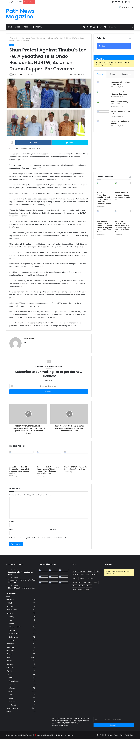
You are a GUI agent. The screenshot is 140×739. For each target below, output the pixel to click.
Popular (100, 74)
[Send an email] (21, 75)
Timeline (81, 586)
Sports (9, 671)
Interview (10, 647)
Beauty (11, 617)
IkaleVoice (70, 735)
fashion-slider (85, 575)
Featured (10, 644)
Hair (10, 620)
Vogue (11, 640)
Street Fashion (14, 634)
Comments (126, 74)
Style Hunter (13, 637)
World (17, 27)
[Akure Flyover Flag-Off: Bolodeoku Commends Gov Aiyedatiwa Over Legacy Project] (21, 458)
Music (11, 695)
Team (95, 582)
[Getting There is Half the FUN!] (103, 114)
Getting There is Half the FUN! (120, 112)
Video (9, 711)
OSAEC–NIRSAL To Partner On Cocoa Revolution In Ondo (75, 468)
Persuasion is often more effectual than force (121, 93)
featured (94, 575)
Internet (12, 688)
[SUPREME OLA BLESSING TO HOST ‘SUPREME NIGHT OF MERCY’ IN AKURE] (43, 584)
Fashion (10, 613)
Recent (112, 74)
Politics (9, 661)
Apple (11, 678)
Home (10, 27)
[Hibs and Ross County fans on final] (103, 105)
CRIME (9, 603)
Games (13, 705)
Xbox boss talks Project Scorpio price (120, 83)
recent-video (77, 582)
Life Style (38, 27)
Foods (13, 701)
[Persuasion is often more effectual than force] (103, 95)
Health (11, 623)
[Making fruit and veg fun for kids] (103, 124)
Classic (90, 571)
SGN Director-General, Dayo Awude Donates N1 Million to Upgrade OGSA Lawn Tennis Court (104, 226)
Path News (29, 338)
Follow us (108, 564)
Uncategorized (12, 708)
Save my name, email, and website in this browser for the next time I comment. (38, 538)
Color (97, 571)
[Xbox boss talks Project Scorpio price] (103, 85)
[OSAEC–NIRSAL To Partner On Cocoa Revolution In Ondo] (76, 458)
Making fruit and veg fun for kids (120, 122)
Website (53, 529)
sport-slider (87, 582)
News (18, 38)
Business (10, 599)
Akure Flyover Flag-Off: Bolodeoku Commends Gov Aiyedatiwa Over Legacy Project (20, 470)
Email (11, 529)
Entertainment (12, 610)
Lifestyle (10, 654)
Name (12, 521)
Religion (10, 664)
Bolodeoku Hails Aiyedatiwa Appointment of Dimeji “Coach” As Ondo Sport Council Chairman (48, 470)
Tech (26, 27)
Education (10, 606)
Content (75, 575)
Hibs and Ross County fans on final (119, 103)
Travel (9, 691)
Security (10, 667)
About (74, 571)
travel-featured (77, 589)
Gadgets (12, 684)
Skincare (12, 630)
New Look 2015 (15, 627)
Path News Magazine (44, 735)
